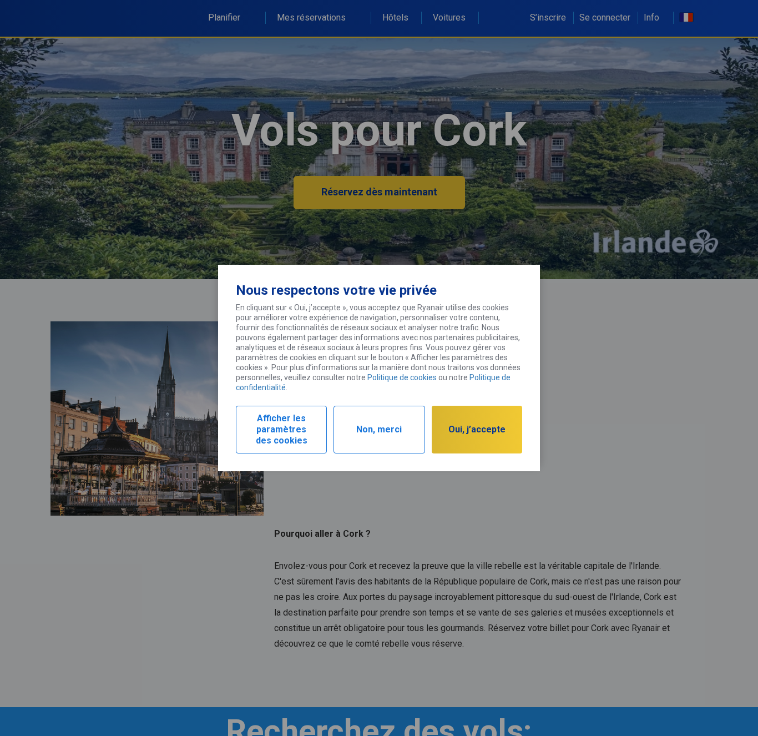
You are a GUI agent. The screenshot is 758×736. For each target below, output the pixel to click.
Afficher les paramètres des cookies (281, 429)
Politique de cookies (402, 377)
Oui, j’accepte (477, 429)
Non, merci (379, 429)
